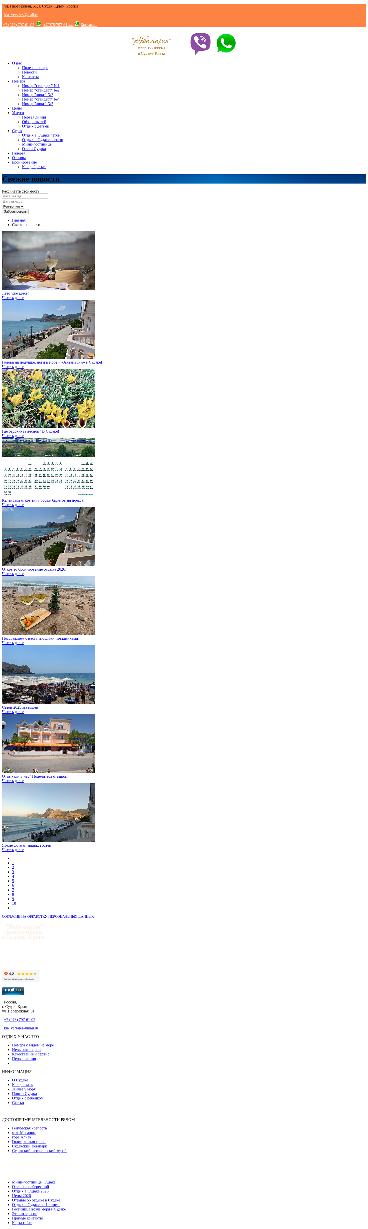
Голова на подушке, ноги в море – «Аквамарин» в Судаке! (52, 362)
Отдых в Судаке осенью (42, 140)
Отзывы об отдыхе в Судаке (36, 1200)
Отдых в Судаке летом (41, 135)
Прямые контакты (27, 1218)
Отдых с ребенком (27, 1098)
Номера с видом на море (33, 1045)
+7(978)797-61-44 (58, 25)
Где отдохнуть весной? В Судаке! (30, 431)
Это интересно (24, 1213)
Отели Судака (34, 149)
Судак (17, 131)
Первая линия (34, 117)
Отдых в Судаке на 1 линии (36, 1204)
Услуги (18, 113)
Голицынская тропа (29, 1141)
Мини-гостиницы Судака (34, 1182)
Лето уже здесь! (15, 293)
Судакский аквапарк (29, 1146)
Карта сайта (22, 1222)
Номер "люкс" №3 (37, 95)
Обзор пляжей (34, 122)
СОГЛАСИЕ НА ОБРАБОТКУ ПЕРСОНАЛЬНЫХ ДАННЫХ (48, 916)
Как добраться (34, 167)
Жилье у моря (24, 1089)
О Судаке (20, 1080)
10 (14, 903)
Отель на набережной (30, 1186)
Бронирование (24, 162)
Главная (19, 220)
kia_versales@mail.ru (21, 15)
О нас (17, 63)
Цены (17, 108)
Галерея (18, 153)
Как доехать (22, 1084)
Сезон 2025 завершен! (21, 707)
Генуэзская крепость (29, 1128)
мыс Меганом (24, 1132)
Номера (18, 81)
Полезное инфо (35, 68)
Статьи (18, 1102)
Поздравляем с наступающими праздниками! (40, 638)
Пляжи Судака (24, 1093)
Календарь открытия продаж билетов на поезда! (43, 500)
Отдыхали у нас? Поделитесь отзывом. (35, 776)
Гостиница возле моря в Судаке (39, 1209)
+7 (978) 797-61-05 (18, 25)
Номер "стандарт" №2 (41, 90)
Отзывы (19, 158)
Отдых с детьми (35, 126)
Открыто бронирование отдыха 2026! (34, 569)
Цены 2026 (21, 1195)
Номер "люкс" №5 (37, 104)
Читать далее (13, 298)
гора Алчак (21, 1137)
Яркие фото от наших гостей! (27, 845)
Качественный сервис (30, 1054)
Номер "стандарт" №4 (41, 99)
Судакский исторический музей (39, 1150)
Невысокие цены (26, 1049)
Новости (29, 72)
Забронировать (15, 211)
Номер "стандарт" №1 (41, 86)
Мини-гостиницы (37, 144)
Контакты (89, 25)
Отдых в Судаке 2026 (30, 1191)
